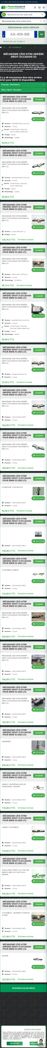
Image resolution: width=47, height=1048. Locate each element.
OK (41, 34)
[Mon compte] (35, 7)
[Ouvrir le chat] (41, 1043)
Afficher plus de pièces (23, 988)
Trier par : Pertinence (23, 84)
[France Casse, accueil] (13, 7)
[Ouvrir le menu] (44, 7)
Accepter (14, 1043)
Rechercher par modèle (13, 41)
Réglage (35, 1043)
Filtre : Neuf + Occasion (23, 90)
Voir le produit (40, 119)
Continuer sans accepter (32, 1029)
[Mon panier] (39, 7)
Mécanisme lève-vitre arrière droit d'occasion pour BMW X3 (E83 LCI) (17, 99)
